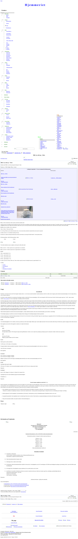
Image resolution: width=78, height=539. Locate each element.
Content (4, 264)
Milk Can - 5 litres (24, 282)
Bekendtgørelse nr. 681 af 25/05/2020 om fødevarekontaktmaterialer (15, 483)
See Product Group (4, 158)
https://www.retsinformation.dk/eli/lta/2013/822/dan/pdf (19, 485)
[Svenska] (60, 520)
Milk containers (27, 152)
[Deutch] (68, 520)
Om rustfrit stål (5, 266)
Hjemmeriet (9, 152)
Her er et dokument (31, 306)
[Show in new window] (71, 422)
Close (1, 0)
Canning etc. (17, 152)
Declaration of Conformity (7, 268)
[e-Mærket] (35, 525)
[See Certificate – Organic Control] (18, 526)
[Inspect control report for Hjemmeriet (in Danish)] (14, 525)
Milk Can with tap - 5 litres (26, 284)
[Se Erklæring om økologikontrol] (9, 526)
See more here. (23, 491)
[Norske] (64, 520)
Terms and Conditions (64, 511)
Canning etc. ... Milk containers (56, 177)
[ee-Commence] (42, 525)
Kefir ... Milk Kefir (54, 189)
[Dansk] (64, 148)
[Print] (7, 422)
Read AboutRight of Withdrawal (13, 512)
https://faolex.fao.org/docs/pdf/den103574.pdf (18, 486)
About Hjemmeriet (39, 511)
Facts (3, 267)
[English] (67, 148)
